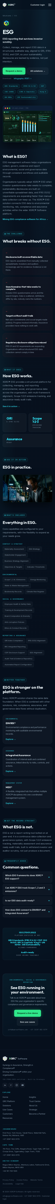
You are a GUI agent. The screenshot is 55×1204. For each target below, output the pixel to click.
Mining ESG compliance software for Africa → (25, 219)
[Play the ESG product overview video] (27, 488)
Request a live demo (27, 1013)
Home (5, 1097)
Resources (7, 1118)
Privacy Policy (8, 1180)
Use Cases (8, 1109)
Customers (8, 1114)
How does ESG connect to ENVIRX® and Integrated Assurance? (25, 911)
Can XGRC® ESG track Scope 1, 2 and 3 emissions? (25, 889)
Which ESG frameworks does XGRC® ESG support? (24, 877)
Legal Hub (19, 1184)
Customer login (37, 5)
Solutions (7, 16)
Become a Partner (37, 1114)
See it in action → (11, 406)
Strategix (33, 1109)
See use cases (27, 1022)
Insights (32, 1097)
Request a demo (14, 71)
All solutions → (37, 71)
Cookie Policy (22, 1180)
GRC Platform (9, 1101)
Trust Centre (34, 1101)
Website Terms (36, 1180)
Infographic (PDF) (22, 78)
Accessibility (8, 1184)
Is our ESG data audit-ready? (19, 900)
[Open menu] (49, 5)
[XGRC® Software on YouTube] (22, 1085)
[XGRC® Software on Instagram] (16, 1085)
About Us (33, 1105)
